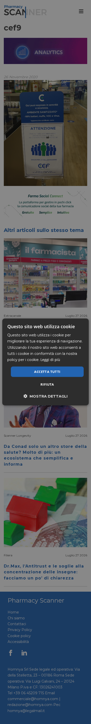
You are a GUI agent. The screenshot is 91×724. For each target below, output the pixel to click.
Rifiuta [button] (47, 384)
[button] (45, 396)
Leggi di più (50, 359)
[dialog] (45, 362)
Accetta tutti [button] (47, 371)
